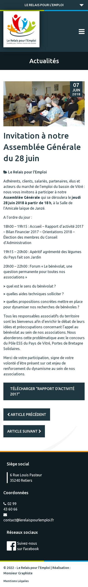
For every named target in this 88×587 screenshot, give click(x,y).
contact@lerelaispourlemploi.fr (28, 520)
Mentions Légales (16, 580)
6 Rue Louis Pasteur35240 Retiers (26, 477)
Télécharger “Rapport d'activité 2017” (42, 391)
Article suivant (23, 431)
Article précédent (28, 414)
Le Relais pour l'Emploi (44, 5)
